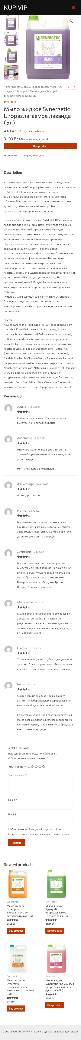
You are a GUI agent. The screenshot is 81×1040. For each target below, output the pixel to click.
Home (7, 86)
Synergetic (22, 91)
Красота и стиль (21, 86)
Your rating (17, 766)
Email (12, 814)
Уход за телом (40, 86)
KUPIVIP (15, 7)
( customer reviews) (31, 131)
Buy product (40, 146)
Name (12, 799)
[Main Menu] (73, 7)
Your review (17, 775)
